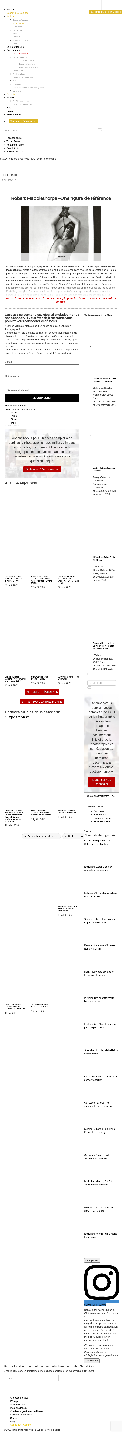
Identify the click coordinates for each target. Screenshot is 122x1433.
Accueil (10, 9)
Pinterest (14, 151)
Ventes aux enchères (21, 40)
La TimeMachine (15, 46)
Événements (13, 50)
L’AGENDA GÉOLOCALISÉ (22, 54)
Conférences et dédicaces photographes (28, 88)
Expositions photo (20, 57)
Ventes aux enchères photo (23, 77)
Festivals (16, 37)
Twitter (13, 141)
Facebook (14, 138)
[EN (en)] (99, 9)
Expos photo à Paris (27, 64)
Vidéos (15, 44)
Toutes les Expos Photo (28, 60)
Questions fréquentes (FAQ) (101, 795)
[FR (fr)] (99, 5)
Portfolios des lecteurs (21, 101)
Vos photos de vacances (22, 104)
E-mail (8, 362)
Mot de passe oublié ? (16, 405)
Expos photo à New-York (28, 67)
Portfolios (11, 97)
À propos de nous (19, 1397)
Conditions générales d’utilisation (27, 1411)
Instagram (15, 144)
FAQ (9, 107)
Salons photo (18, 71)
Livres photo (17, 91)
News (15, 33)
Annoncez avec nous (21, 1414)
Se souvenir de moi (18, 390)
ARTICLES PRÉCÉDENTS (42, 691)
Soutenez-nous (18, 1404)
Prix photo (17, 84)
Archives (11, 16)
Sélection (11, 94)
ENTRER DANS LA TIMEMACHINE (42, 701)
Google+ (13, 148)
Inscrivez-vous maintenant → (20, 409)
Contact (11, 111)
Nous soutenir (14, 114)
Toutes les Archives (20, 20)
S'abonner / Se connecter (42, 469)
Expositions (17, 30)
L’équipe (14, 1401)
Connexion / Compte (17, 13)
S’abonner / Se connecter (23, 121)
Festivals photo (19, 74)
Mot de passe (12, 376)
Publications (17, 27)
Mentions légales (19, 1407)
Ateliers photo (18, 81)
